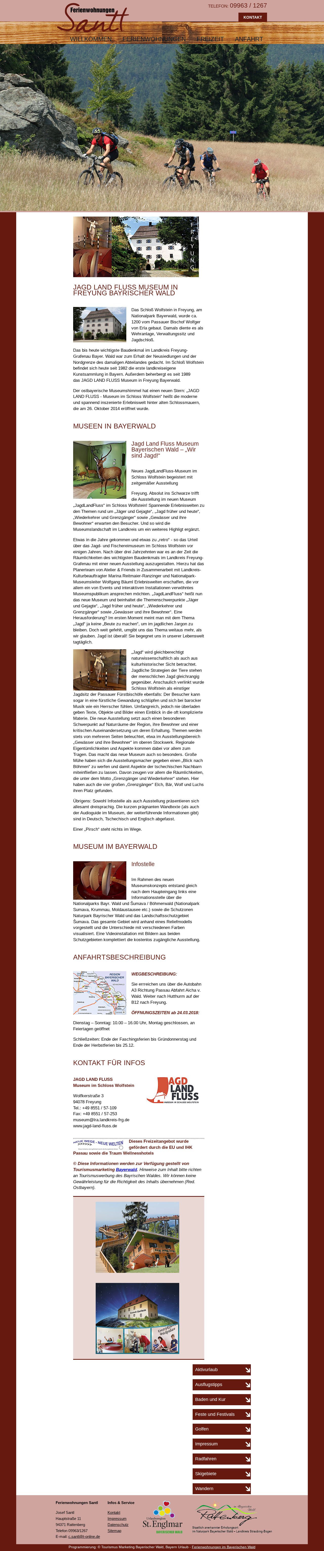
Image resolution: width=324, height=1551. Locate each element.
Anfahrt (249, 39)
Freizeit (210, 39)
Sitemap (114, 1531)
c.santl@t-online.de (84, 1536)
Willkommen (91, 39)
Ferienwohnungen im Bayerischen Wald (223, 1547)
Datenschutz (118, 1524)
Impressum (117, 1518)
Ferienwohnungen (154, 39)
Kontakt (253, 17)
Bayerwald (126, 1169)
